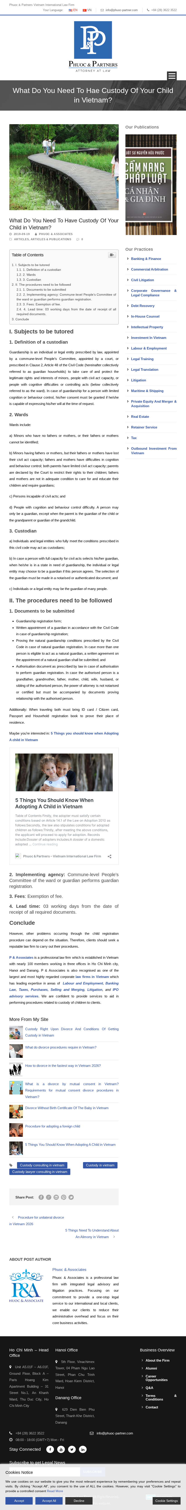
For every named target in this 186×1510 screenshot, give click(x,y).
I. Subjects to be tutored (32, 265)
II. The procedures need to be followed (43, 284)
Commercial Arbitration (149, 269)
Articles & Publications (51, 239)
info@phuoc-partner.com (122, 10)
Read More (55, 1491)
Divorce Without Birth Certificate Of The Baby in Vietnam (67, 1108)
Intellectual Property (147, 327)
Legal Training (142, 359)
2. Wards (29, 274)
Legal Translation (144, 369)
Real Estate (140, 417)
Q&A (149, 1388)
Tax (134, 438)
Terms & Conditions (161, 1397)
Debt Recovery (142, 306)
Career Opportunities (157, 1378)
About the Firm (157, 1360)
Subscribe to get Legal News (37, 1462)
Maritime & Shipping (147, 391)
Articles (21, 239)
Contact (152, 1407)
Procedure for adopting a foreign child (52, 1126)
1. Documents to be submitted (44, 289)
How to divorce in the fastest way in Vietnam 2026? (63, 1066)
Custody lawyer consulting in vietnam (39, 1172)
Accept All (49, 1501)
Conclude (22, 319)
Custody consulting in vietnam (42, 1165)
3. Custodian (32, 279)
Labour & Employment (149, 348)
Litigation (138, 380)
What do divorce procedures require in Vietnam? (60, 1047)
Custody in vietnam (100, 1165)
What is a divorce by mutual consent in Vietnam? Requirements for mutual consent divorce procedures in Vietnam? (72, 1090)
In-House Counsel (145, 316)
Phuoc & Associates (56, 234)
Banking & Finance (146, 259)
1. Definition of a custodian (42, 269)
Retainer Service (144, 427)
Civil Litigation (142, 280)
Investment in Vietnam (148, 338)
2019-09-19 (22, 234)
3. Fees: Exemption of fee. (42, 304)
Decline (79, 1501)
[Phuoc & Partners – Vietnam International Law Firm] (93, 46)
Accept (19, 1501)
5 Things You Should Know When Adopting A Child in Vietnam (70, 1144)
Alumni (151, 1368)
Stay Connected (25, 1449)
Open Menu (172, 75)
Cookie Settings (166, 1501)
